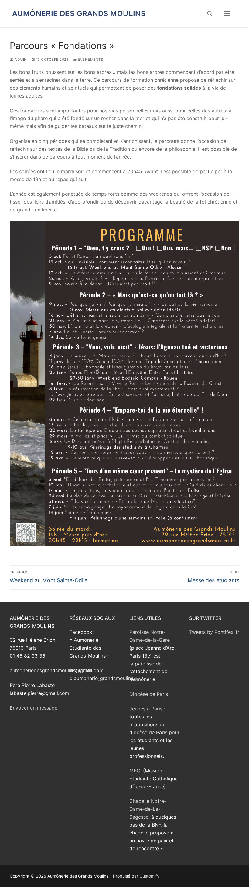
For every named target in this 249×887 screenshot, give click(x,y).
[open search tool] (210, 13)
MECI (135, 771)
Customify (149, 875)
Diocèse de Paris (148, 694)
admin (20, 59)
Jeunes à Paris (145, 709)
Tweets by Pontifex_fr (214, 632)
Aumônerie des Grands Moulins (79, 13)
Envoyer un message (33, 708)
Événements (90, 59)
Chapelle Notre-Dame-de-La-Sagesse (147, 809)
